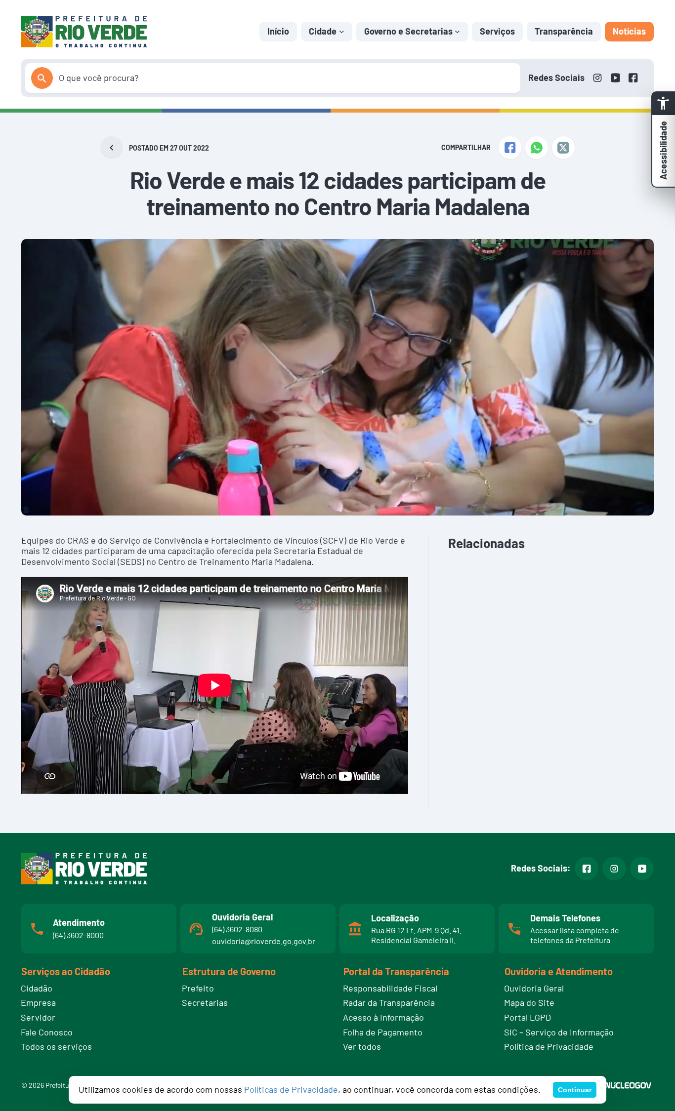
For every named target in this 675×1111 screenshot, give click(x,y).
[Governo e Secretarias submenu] (457, 31)
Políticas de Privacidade (291, 1089)
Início (278, 31)
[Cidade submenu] (341, 31)
